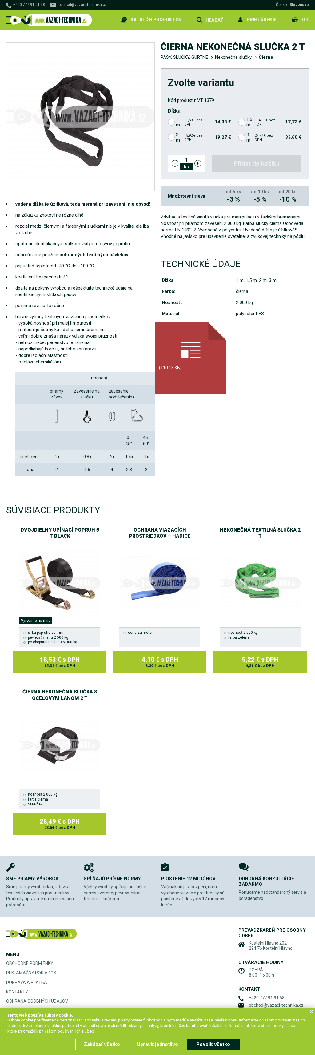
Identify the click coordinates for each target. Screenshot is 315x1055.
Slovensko (299, 4)
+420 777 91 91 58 (29, 4)
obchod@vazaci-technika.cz (82, 4)
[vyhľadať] (199, 20)
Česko (281, 4)
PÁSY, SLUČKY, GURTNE (184, 57)
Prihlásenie (262, 19)
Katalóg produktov (156, 19)
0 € (305, 19)
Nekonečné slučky (233, 57)
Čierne (266, 57)
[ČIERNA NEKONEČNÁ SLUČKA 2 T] (80, 116)
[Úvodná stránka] (49, 20)
